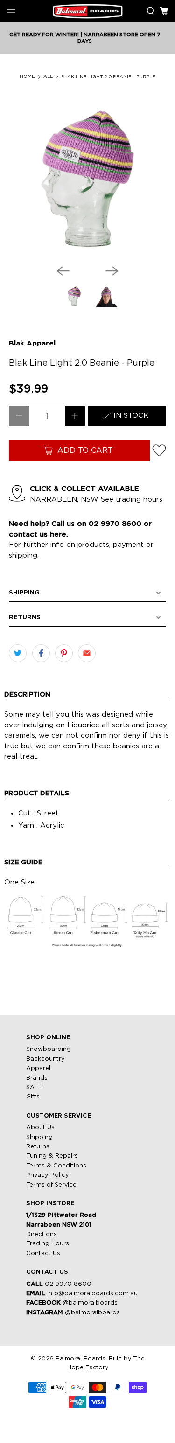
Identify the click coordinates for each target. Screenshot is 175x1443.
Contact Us (43, 1253)
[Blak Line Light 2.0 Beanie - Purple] (87, 178)
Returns (37, 1147)
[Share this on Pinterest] (64, 653)
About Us (40, 1128)
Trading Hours (47, 1244)
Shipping (39, 1137)
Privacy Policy (47, 1175)
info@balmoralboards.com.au (92, 1294)
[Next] (112, 271)
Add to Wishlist (159, 450)
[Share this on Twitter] (18, 653)
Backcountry (45, 1059)
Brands (37, 1078)
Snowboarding (48, 1049)
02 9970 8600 (68, 1284)
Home (27, 77)
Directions (41, 1234)
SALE (34, 1087)
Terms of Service (51, 1185)
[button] (87, 593)
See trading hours (131, 499)
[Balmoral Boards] (88, 11)
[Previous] (63, 271)
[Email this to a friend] (87, 653)
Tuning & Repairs (52, 1156)
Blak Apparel (32, 343)
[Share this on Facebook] (41, 653)
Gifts (33, 1097)
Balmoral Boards (80, 1359)
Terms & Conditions (56, 1166)
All (48, 77)
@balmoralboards (90, 1303)
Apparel (38, 1068)
